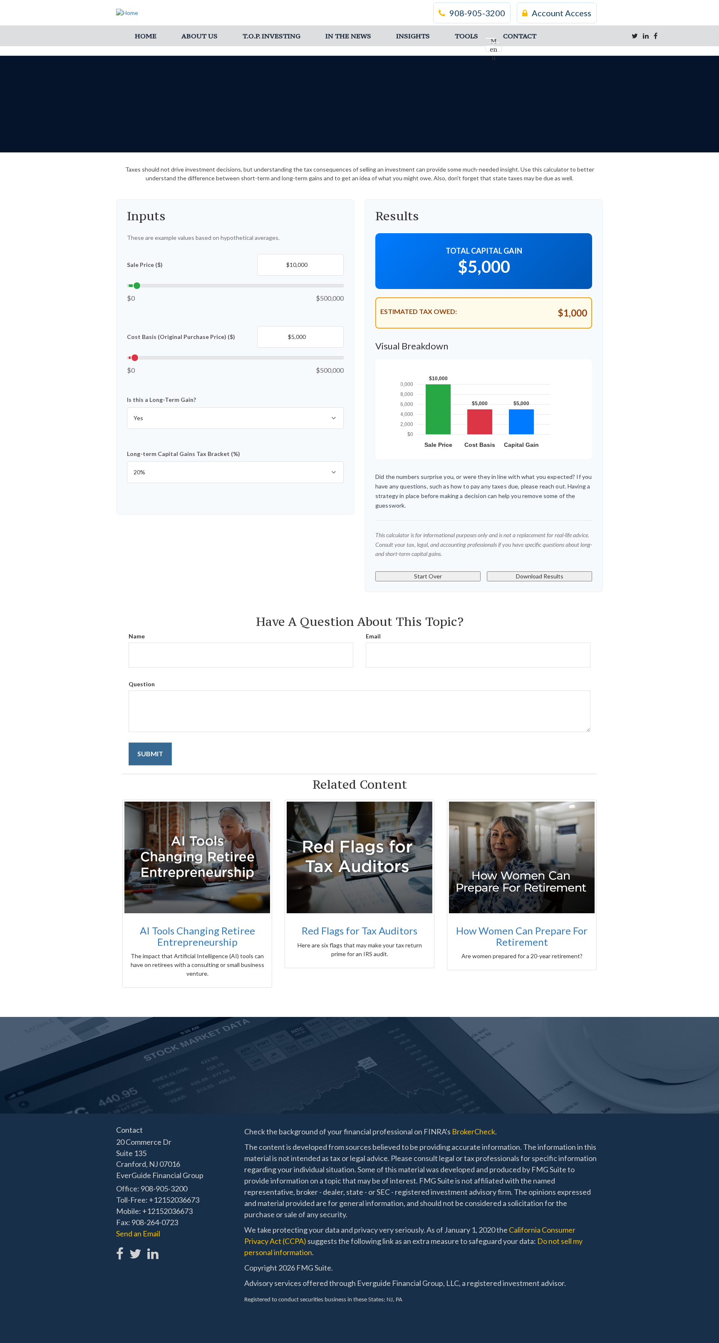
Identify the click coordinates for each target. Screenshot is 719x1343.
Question (142, 684)
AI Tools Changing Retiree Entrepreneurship (197, 935)
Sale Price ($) (145, 264)
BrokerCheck (473, 1131)
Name (137, 636)
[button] (199, 35)
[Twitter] (635, 35)
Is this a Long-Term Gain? (161, 399)
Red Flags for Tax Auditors (359, 930)
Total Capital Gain (484, 250)
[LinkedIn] (645, 35)
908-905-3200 (477, 13)
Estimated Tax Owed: (418, 311)
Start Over (428, 576)
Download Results (539, 576)
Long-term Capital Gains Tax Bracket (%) (183, 453)
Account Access (561, 13)
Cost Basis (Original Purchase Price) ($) (181, 336)
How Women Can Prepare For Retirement (522, 935)
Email (373, 636)
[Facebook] (655, 35)
